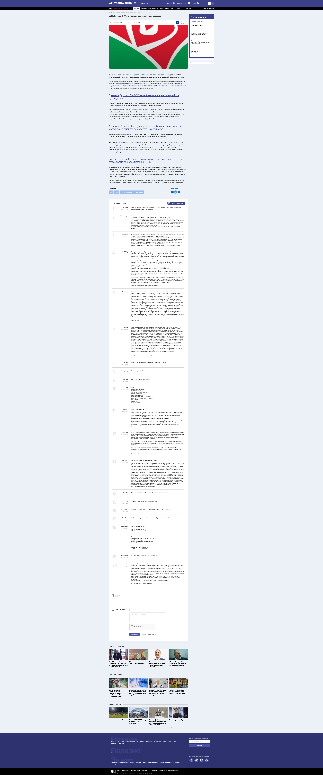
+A (139, 23)
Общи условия (177, 762)
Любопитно (179, 8)
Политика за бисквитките (166, 762)
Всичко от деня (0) (209, 8)
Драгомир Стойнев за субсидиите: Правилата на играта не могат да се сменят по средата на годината (145, 127)
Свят (115, 8)
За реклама (138, 762)
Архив (124, 752)
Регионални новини (124, 8)
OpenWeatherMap (148, 773)
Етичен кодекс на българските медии (119, 764)
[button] (171, 3)
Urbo (144, 762)
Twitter (196, 760)
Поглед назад (187, 8)
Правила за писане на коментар (149, 634)
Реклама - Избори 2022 (153, 762)
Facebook (191, 760)
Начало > (111, 12)
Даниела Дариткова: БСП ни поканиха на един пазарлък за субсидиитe (144, 97)
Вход (209, 3)
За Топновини (114, 762)
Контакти (132, 762)
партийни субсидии (126, 192)
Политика (136, 8)
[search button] (212, 3)
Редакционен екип (123, 762)
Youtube (207, 760)
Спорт (172, 8)
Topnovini (113, 771)
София (161, 8)
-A (141, 22)
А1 (131, 8)
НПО (117, 192)
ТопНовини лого (120, 3)
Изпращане (134, 634)
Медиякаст (144, 8)
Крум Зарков (139, 192)
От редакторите (153, 8)
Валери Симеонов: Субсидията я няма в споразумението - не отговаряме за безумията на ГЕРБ (146, 160)
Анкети (119, 752)
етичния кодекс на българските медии (169, 770)
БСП (111, 192)
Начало (112, 741)
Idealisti (111, 8)
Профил (129, 752)
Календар (113, 752)
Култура (167, 8)
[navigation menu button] (135, 3)
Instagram (201, 760)
